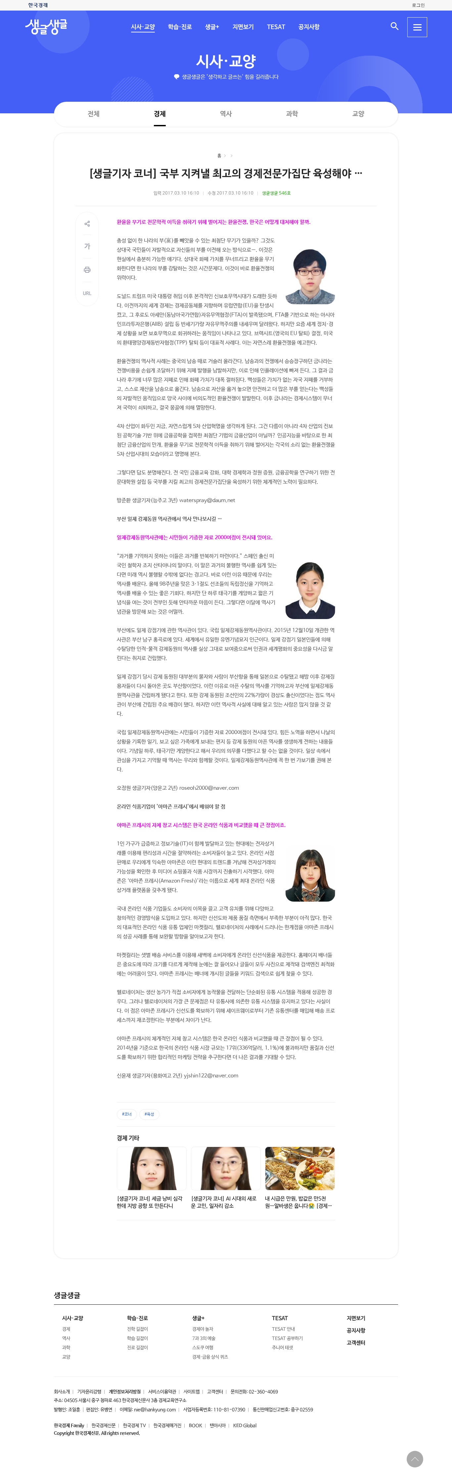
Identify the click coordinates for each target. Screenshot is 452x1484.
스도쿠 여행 (202, 1347)
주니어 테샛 (282, 1347)
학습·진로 (180, 27)
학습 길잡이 (137, 1338)
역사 (226, 114)
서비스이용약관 (162, 1392)
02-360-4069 (263, 1392)
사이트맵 (192, 1392)
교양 (358, 114)
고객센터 (215, 1392)
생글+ (212, 27)
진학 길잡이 (137, 1329)
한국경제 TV (134, 1425)
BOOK (195, 1425)
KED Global (244, 1425)
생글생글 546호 (276, 193)
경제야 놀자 (202, 1329)
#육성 (149, 1114)
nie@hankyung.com (155, 1409)
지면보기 (242, 27)
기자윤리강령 (89, 1392)
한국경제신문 (103, 1425)
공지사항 (308, 27)
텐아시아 (218, 1425)
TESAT (276, 27)
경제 (160, 114)
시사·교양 (143, 27)
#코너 (127, 1114)
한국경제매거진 (167, 1425)
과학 (292, 114)
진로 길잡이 (137, 1347)
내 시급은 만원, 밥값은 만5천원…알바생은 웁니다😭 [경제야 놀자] (298, 1206)
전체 (94, 114)
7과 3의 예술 (203, 1338)
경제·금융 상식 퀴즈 (210, 1357)
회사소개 (62, 1392)
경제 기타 (128, 1138)
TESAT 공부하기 (287, 1338)
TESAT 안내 (283, 1329)
